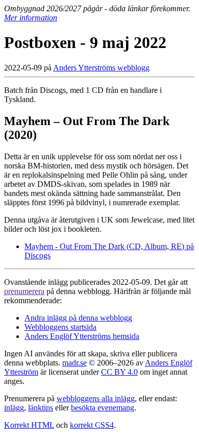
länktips (40, 407)
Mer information (30, 17)
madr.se (74, 362)
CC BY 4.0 (119, 372)
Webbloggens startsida (60, 327)
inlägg (14, 407)
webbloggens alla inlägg (96, 398)
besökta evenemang (102, 407)
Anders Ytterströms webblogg (101, 67)
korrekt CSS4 (92, 425)
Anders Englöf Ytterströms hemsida (81, 336)
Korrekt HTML (29, 425)
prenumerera (24, 291)
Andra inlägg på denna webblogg (78, 317)
